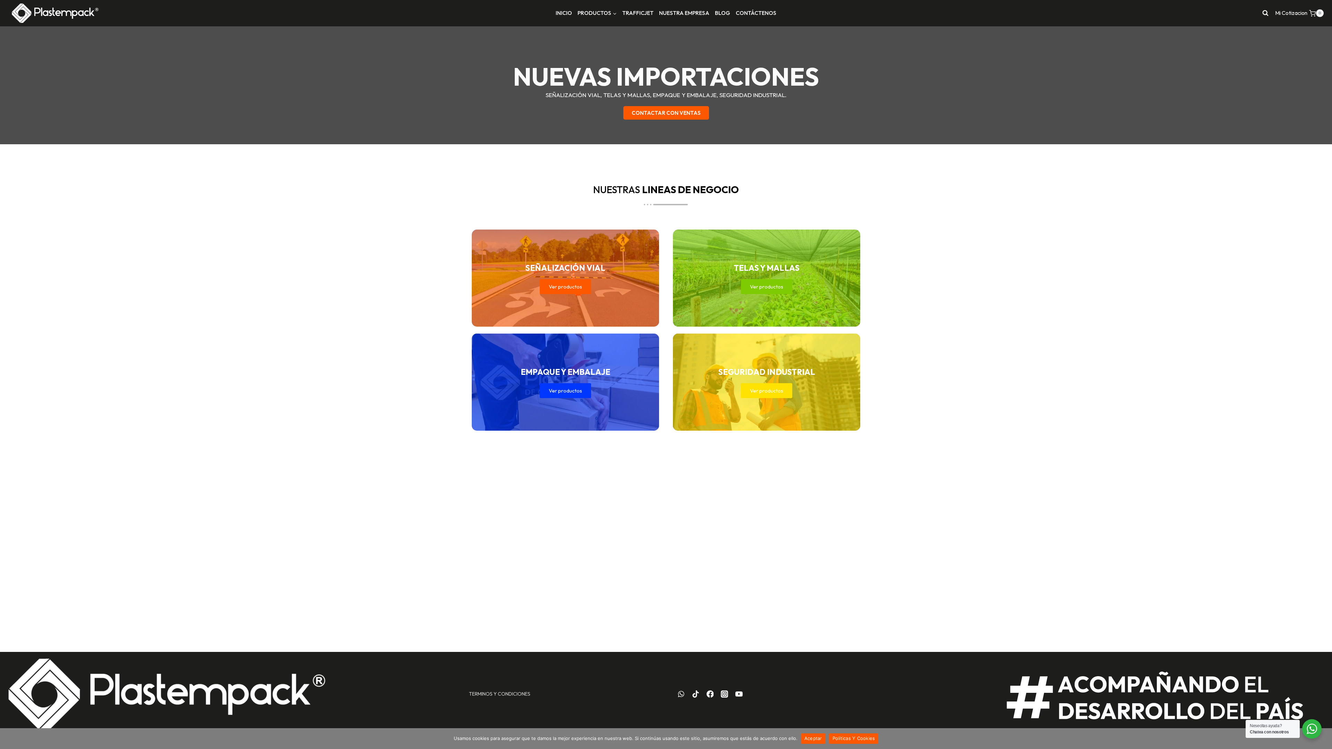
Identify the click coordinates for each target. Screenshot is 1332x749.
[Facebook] (710, 694)
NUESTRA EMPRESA (684, 12)
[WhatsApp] (681, 694)
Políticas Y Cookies (853, 738)
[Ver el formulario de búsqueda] (1265, 13)
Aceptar (813, 738)
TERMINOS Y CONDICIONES (499, 694)
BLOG (722, 12)
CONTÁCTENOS (756, 12)
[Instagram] (724, 694)
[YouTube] (739, 694)
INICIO (564, 12)
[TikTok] (695, 694)
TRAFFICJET (638, 12)
